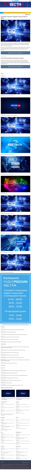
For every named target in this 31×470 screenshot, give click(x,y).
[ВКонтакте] (25, 14)
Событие (3, 328)
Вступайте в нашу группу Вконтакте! (16, 52)
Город (3, 338)
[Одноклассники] (26, 14)
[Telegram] (29, 14)
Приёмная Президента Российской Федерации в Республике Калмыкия (15, 324)
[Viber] (27, 14)
